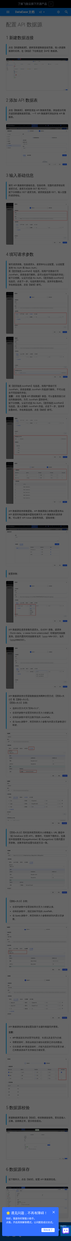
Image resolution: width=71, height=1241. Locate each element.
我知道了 (48, 1230)
